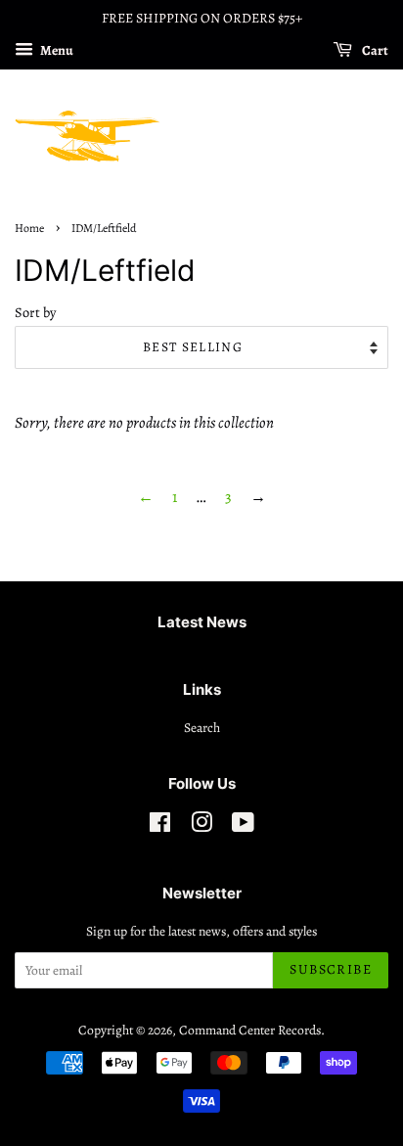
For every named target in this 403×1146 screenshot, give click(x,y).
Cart (374, 50)
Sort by (35, 312)
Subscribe (331, 969)
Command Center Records (250, 1030)
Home (29, 228)
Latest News (201, 622)
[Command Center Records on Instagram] (201, 826)
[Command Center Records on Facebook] (160, 826)
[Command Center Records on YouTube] (243, 826)
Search (202, 727)
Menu (55, 50)
